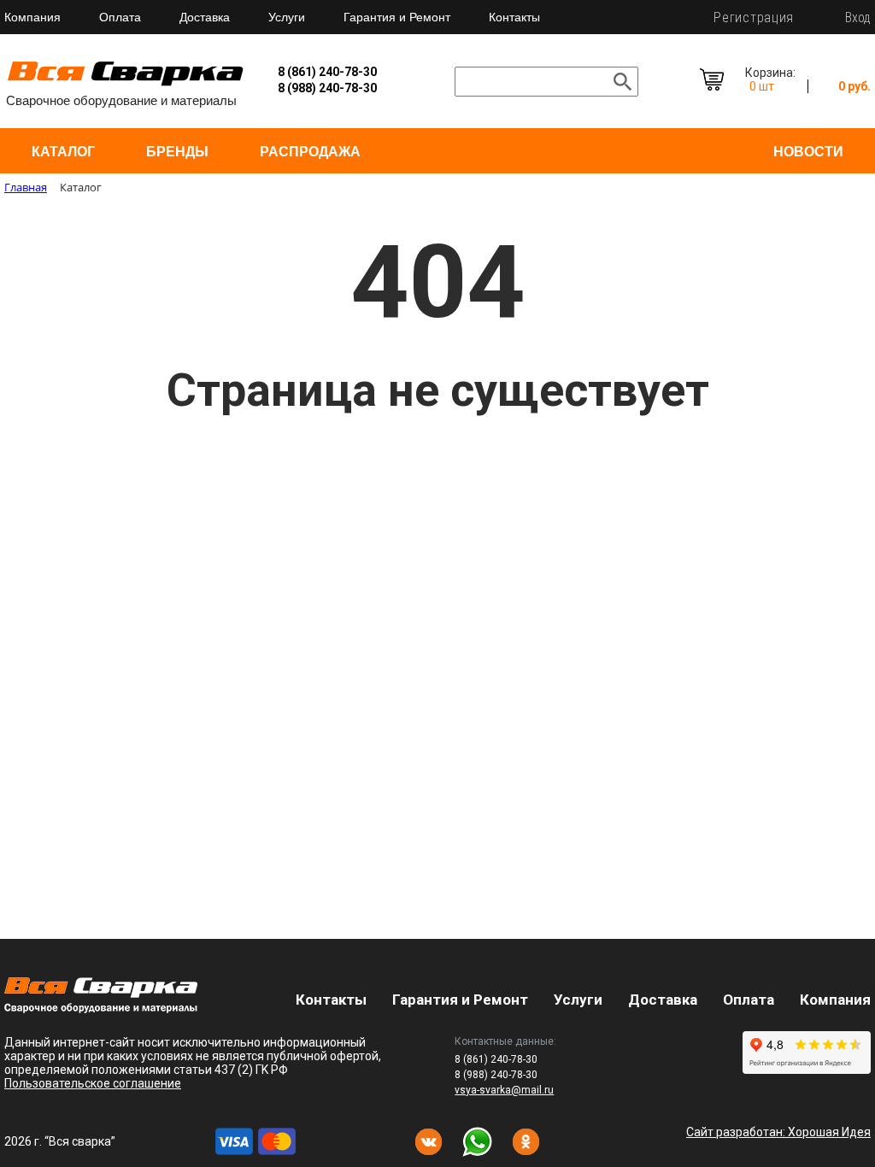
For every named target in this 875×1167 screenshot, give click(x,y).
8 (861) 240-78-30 (327, 72)
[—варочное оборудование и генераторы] (100, 1008)
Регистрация (754, 17)
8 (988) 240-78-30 (327, 88)
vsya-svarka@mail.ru (504, 1090)
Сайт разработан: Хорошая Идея (778, 1132)
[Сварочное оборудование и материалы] (125, 83)
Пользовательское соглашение (92, 1083)
